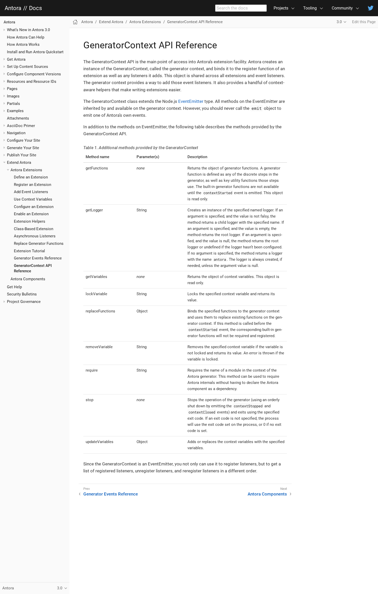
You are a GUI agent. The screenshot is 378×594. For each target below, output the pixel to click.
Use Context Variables (33, 199)
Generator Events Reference (38, 258)
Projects (281, 8)
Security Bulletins (22, 294)
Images (13, 96)
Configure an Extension (33, 206)
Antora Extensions (26, 170)
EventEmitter (190, 101)
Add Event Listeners (31, 192)
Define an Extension (31, 177)
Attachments (18, 118)
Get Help (14, 287)
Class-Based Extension (33, 229)
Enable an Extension (31, 214)
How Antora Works (23, 44)
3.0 (339, 22)
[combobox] (241, 8)
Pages (12, 89)
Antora (13, 8)
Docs (35, 8)
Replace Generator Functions (39, 243)
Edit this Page (364, 22)
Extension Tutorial (29, 251)
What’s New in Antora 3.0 (28, 30)
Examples (15, 111)
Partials (13, 103)
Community (342, 8)
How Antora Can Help (25, 37)
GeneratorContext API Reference (195, 22)
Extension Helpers (29, 221)
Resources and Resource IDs (31, 81)
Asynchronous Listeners (35, 236)
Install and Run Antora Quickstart (35, 52)
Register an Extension (32, 184)
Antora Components (28, 279)
